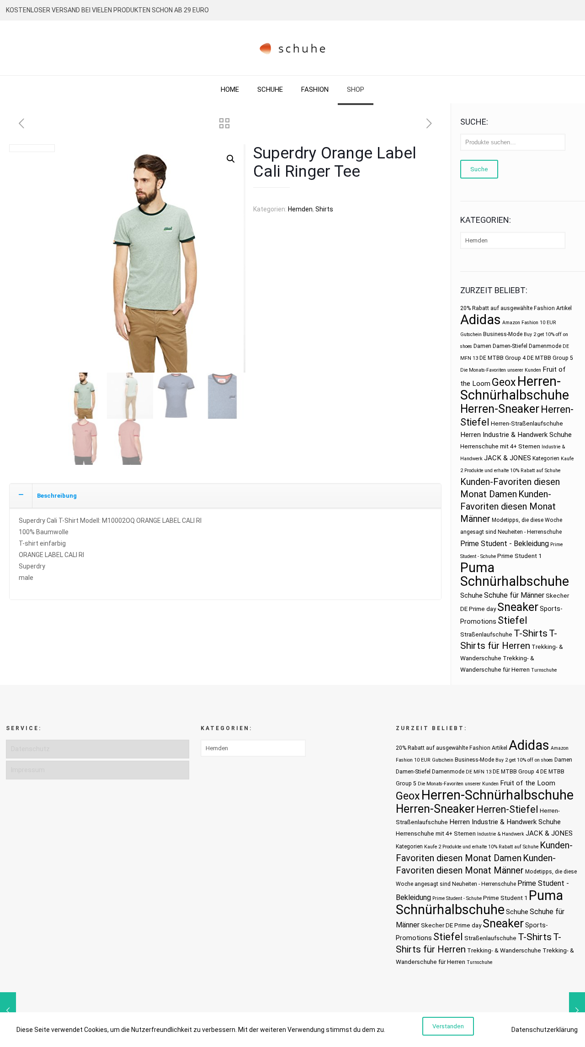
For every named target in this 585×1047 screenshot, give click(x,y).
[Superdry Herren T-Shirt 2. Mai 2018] (8, 1010)
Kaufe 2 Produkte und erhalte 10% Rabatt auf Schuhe (481, 847)
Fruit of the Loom (527, 783)
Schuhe (471, 595)
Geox (504, 382)
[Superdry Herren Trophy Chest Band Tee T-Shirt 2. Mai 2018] (577, 1010)
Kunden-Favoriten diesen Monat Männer (508, 506)
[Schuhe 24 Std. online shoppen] (293, 48)
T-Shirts (531, 633)
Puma (477, 567)
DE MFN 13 (478, 772)
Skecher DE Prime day (451, 925)
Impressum (28, 769)
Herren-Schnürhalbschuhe (514, 388)
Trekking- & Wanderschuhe (504, 950)
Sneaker (517, 607)
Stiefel (512, 620)
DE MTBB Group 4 (502, 358)
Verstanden (448, 1026)
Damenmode (545, 346)
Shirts (324, 209)
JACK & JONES (507, 458)
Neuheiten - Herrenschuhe (530, 532)
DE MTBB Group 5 (550, 358)
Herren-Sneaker (499, 409)
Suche (479, 169)
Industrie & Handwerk (500, 834)
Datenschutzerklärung (544, 1029)
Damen (482, 346)
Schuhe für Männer (514, 595)
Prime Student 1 (519, 555)
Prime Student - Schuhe (457, 898)
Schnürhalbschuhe (514, 581)
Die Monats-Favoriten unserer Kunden (500, 370)
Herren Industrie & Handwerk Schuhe (516, 435)
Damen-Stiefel (510, 346)
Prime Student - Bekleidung (504, 543)
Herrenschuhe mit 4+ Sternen (500, 446)
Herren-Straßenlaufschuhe (527, 423)
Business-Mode (502, 334)
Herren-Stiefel (507, 809)
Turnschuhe (544, 670)
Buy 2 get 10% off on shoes (524, 760)
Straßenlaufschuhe (486, 634)
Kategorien (545, 458)
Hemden (300, 209)
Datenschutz (30, 748)
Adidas (480, 319)
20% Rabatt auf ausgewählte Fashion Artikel (516, 308)
